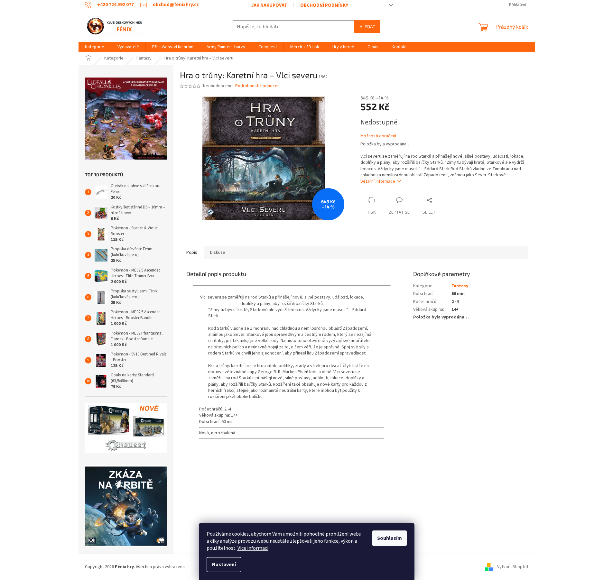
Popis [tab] (191, 252)
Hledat (367, 26)
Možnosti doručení (378, 136)
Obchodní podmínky (324, 5)
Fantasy (459, 286)
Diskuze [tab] (217, 252)
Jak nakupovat (269, 5)
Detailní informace (377, 181)
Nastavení (224, 564)
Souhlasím (389, 538)
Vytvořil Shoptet (512, 567)
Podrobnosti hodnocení (258, 86)
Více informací (252, 548)
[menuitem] (95, 47)
